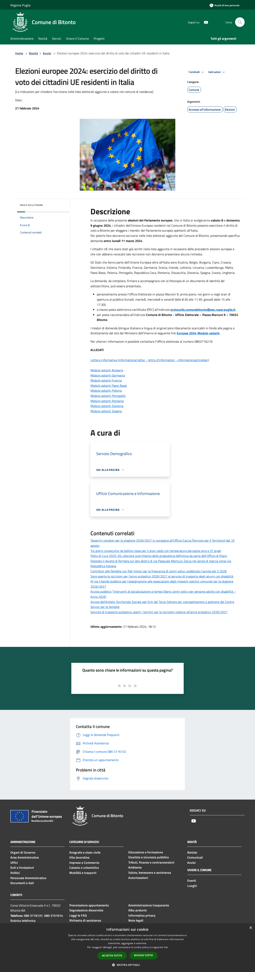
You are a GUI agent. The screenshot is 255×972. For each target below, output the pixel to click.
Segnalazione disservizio (86, 910)
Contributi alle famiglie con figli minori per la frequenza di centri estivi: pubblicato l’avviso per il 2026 (158, 571)
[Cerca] (240, 22)
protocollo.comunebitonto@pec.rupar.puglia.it (203, 309)
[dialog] (127, 948)
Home (19, 53)
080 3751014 (53, 915)
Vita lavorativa (79, 857)
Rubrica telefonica (22, 920)
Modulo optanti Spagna (106, 411)
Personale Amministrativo (28, 878)
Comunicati (195, 857)
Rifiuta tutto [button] (143, 955)
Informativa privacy (141, 915)
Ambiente (135, 867)
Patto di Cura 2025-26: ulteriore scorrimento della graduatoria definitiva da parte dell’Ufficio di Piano (158, 555)
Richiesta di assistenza (85, 920)
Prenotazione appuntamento (89, 905)
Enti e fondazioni (22, 867)
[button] (127, 964)
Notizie (192, 852)
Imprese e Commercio (84, 862)
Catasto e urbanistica (84, 867)
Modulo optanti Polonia (106, 390)
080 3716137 (33, 915)
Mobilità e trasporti (82, 872)
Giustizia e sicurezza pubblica (148, 857)
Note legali (135, 920)
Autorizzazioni (138, 877)
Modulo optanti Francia (106, 380)
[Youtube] (204, 22)
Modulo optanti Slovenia (106, 405)
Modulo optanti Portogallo (108, 395)
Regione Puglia (20, 5)
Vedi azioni (214, 72)
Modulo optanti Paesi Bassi (108, 385)
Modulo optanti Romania (107, 400)
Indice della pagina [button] (31, 205)
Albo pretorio (137, 910)
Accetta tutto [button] (112, 955)
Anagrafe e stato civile (84, 852)
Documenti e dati (22, 883)
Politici (15, 872)
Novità (33, 53)
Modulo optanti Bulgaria (106, 370)
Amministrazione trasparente (148, 905)
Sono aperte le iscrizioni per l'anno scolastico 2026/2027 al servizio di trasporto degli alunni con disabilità (161, 576)
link (166, 947)
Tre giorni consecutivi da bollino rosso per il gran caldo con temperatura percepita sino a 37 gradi (155, 550)
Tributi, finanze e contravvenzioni (151, 862)
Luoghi (192, 885)
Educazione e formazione (145, 852)
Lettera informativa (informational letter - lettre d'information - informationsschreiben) (149, 360)
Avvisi (47, 53)
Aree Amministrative (24, 857)
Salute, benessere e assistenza (149, 872)
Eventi (191, 880)
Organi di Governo (22, 852)
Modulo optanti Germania (107, 375)
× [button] (250, 927)
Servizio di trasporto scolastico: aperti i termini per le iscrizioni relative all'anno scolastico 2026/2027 (159, 612)
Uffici (14, 862)
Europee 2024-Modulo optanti (198, 333)
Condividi (194, 72)
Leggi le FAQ (78, 915)
